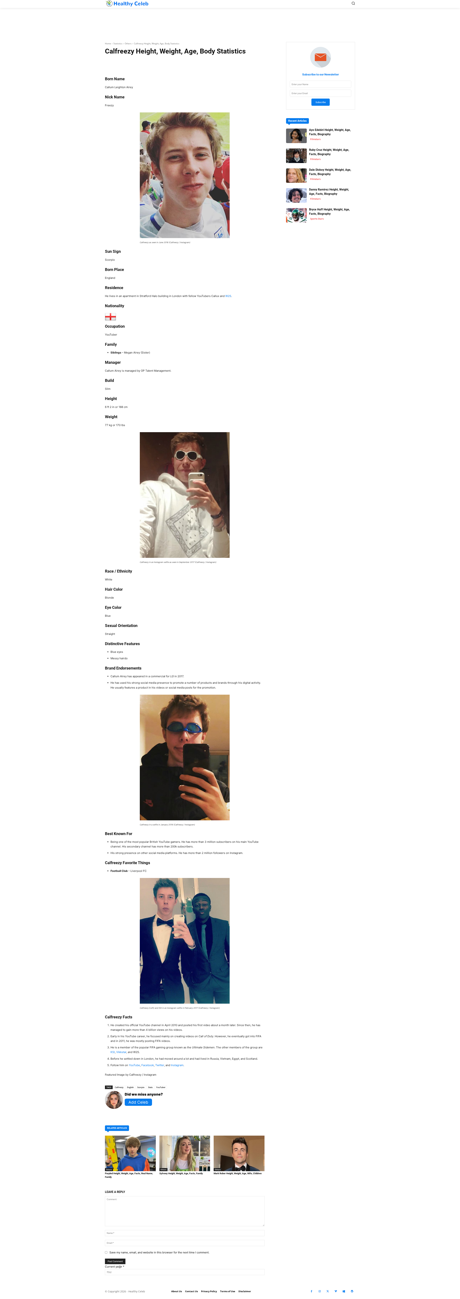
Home (108, 43)
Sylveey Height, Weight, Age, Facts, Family (181, 1173)
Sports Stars (317, 218)
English (130, 1087)
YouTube (134, 1065)
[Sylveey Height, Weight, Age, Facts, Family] (184, 1153)
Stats (150, 1087)
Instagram (177, 1065)
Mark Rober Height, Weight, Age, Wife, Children (238, 1173)
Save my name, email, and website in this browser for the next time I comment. (159, 1252)
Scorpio (140, 1087)
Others (128, 43)
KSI (113, 1052)
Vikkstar (121, 1052)
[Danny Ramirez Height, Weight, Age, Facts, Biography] (296, 195)
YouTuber (160, 1087)
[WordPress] (352, 1291)
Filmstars (315, 139)
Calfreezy (119, 1087)
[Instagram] (319, 1291)
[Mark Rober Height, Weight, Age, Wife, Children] (239, 1153)
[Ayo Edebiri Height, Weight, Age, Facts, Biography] (296, 136)
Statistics (117, 43)
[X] (328, 1291)
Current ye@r (114, 1266)
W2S (228, 296)
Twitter (159, 1065)
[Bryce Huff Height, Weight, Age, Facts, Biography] (296, 215)
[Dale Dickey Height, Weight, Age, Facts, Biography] (296, 175)
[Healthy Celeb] (127, 3)
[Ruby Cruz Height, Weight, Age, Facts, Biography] (296, 155)
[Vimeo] (336, 1291)
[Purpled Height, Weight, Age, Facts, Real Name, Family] (130, 1153)
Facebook (147, 1065)
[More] (227, 62)
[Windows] (344, 1291)
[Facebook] (311, 1291)
